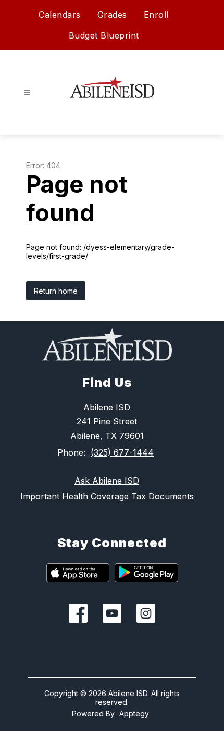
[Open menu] (27, 93)
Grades (112, 14)
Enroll (156, 14)
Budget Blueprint (104, 35)
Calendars (60, 14)
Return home (56, 290)
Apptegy (134, 713)
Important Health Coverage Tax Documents (107, 496)
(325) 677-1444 (122, 452)
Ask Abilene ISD (106, 480)
